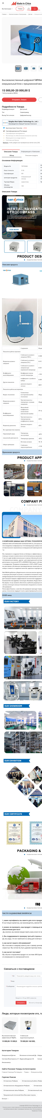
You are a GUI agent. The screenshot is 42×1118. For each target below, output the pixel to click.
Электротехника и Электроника (17, 14)
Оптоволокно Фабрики (11, 1081)
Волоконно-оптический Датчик (29, 1055)
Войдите (5, 142)
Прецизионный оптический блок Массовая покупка (20, 1095)
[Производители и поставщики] (21, 3)
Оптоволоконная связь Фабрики (14, 1090)
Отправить (21, 1003)
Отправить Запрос (19, 100)
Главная (4, 14)
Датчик (30, 14)
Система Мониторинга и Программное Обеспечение (11, 1059)
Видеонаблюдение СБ (27, 1059)
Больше (4, 1099)
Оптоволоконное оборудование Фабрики (17, 1085)
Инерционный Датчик (9, 1055)
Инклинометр (6, 1062)
